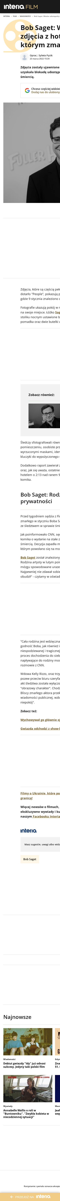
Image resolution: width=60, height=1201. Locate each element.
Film (15, 16)
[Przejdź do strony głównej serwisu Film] (32, 6)
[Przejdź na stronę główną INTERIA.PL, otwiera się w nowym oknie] (14, 6)
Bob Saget (29, 859)
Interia (6, 16)
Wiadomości (25, 16)
